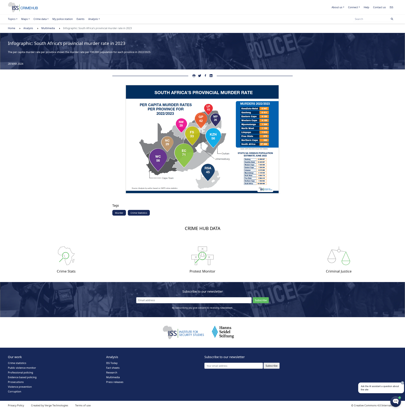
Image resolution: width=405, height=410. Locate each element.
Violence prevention (20, 386)
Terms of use (83, 405)
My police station (62, 19)
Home (11, 28)
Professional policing (20, 372)
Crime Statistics (139, 212)
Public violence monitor (22, 368)
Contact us (379, 7)
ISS (391, 7)
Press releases (114, 382)
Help (366, 7)
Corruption (14, 391)
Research (111, 372)
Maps (24, 19)
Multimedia (48, 28)
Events (80, 19)
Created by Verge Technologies (49, 405)
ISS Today (112, 363)
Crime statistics (17, 363)
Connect (353, 7)
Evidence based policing (22, 377)
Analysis (93, 19)
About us (337, 7)
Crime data (40, 19)
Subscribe (261, 300)
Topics (12, 19)
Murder (119, 212)
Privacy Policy (16, 405)
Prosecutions (16, 382)
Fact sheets (113, 368)
